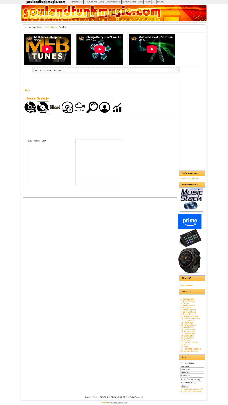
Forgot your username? (193, 389)
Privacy (160, 2)
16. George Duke (188, 331)
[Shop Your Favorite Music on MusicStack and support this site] (192, 210)
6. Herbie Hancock (188, 310)
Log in (184, 386)
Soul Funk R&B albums (94, 2)
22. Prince (185, 344)
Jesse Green (51, 27)
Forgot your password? (192, 391)
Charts (147, 2)
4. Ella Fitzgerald (188, 305)
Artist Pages (77, 2)
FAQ (154, 2)
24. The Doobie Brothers (191, 349)
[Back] (28, 90)
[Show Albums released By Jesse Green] (30, 108)
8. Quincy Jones (187, 314)
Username (185, 366)
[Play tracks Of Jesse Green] (68, 108)
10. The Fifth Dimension (191, 318)
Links (140, 2)
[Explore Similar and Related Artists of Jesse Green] (92, 108)
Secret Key (185, 379)
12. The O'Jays (187, 323)
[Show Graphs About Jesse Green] (117, 108)
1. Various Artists (187, 299)
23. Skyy (184, 347)
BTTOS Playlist (187, 285)
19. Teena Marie (187, 338)
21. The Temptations (189, 342)
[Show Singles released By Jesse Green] (43, 108)
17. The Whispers (188, 334)
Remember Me (187, 383)
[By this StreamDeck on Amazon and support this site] (189, 246)
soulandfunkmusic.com (118, 402)
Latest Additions (113, 2)
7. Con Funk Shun (188, 312)
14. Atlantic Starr (187, 327)
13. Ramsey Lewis (188, 325)
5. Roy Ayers (186, 308)
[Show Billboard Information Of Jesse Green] (55, 108)
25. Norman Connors (189, 351)
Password (185, 372)
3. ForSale (185, 303)
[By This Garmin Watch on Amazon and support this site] (189, 273)
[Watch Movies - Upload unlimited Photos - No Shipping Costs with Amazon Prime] (189, 228)
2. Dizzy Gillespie (188, 301)
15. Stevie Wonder (188, 329)
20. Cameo (185, 340)
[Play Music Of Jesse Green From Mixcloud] (80, 108)
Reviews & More (129, 2)
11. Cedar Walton (188, 321)
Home (39, 27)
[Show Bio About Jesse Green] (105, 108)
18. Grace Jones (187, 336)
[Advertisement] (81, 83)
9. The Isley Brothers (189, 316)
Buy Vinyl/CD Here (190, 178)
